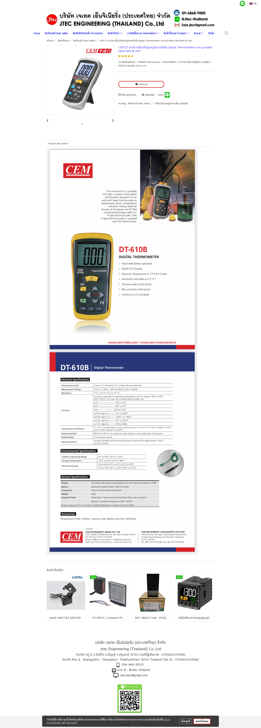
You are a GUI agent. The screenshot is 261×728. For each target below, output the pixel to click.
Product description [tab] (58, 143)
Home (37, 33)
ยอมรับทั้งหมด (202, 721)
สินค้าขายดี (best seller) (139, 103)
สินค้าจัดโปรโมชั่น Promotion (88, 33)
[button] (226, 33)
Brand (197, 33)
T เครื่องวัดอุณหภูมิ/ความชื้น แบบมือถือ (170, 103)
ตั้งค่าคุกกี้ (185, 721)
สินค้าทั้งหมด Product (175, 33)
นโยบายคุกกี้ (71, 722)
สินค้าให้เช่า (114, 33)
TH (254, 3)
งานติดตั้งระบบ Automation (142, 33)
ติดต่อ (211, 33)
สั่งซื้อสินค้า (142, 84)
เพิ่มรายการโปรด (128, 95)
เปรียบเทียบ (149, 95)
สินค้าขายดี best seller (56, 33)
